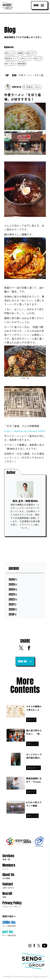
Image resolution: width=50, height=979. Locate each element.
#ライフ (38, 58)
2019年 (13, 614)
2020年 (13, 609)
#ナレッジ (9, 53)
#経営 (20, 53)
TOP (7, 75)
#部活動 (21, 63)
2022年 (13, 599)
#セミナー (31, 53)
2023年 (13, 594)
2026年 (13, 579)
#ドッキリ (9, 63)
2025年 (13, 584)
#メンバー (26, 58)
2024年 (13, 589)
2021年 (13, 604)
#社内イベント (11, 58)
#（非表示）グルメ (31, 87)
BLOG (14, 75)
